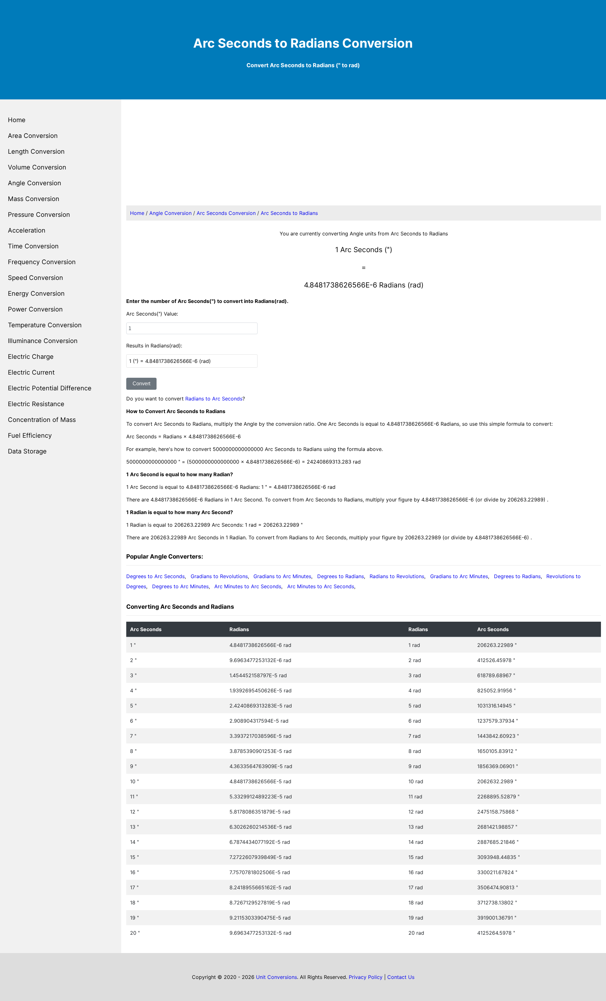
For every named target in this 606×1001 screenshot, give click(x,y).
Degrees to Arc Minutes (180, 586)
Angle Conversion (34, 183)
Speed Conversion (35, 277)
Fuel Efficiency (30, 435)
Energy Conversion (36, 293)
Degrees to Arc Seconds (155, 576)
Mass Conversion (33, 199)
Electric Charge (31, 356)
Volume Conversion (37, 167)
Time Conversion (33, 246)
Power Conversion (35, 309)
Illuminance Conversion (43, 341)
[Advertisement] (364, 156)
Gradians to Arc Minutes (282, 576)
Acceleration (26, 230)
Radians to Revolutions (397, 576)
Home (17, 120)
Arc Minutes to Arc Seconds (247, 586)
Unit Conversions (276, 977)
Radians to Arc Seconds (213, 398)
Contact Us (400, 977)
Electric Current (31, 372)
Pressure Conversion (39, 214)
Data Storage (27, 451)
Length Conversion (36, 151)
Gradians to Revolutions (219, 576)
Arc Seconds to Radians (289, 213)
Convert (141, 383)
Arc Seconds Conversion (226, 213)
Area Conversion (33, 135)
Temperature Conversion (45, 325)
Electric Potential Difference (50, 388)
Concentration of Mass (42, 420)
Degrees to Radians (340, 576)
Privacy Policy (366, 977)
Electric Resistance (36, 404)
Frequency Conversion (42, 262)
